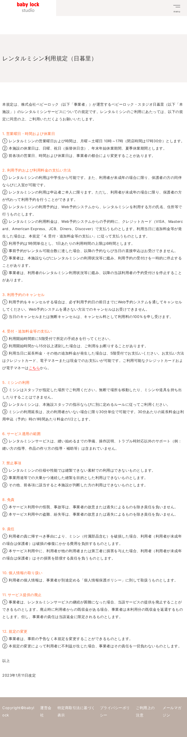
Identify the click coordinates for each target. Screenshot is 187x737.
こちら (34, 368)
